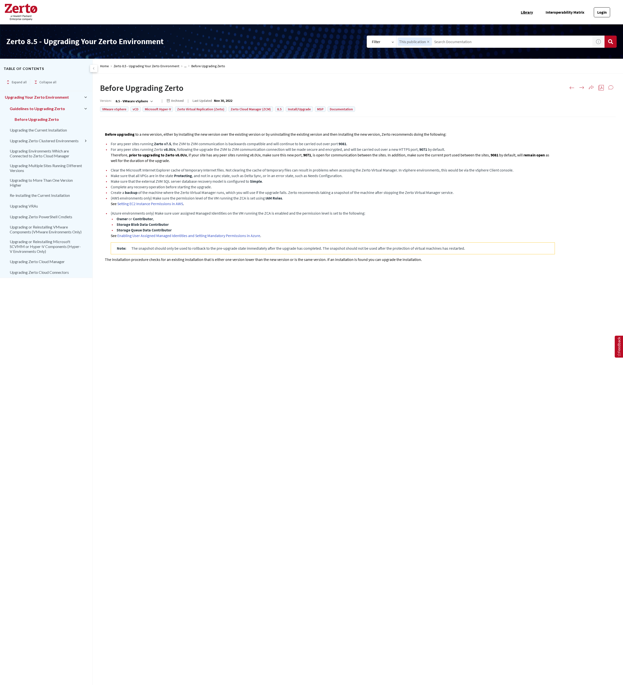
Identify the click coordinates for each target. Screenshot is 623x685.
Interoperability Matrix (565, 12)
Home (104, 66)
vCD (135, 109)
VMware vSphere (114, 109)
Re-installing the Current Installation (40, 195)
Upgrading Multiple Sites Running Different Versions (46, 168)
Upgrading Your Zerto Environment (37, 97)
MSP (320, 109)
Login (602, 12)
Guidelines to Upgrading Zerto (37, 108)
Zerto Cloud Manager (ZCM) (251, 109)
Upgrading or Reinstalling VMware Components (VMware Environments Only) (46, 229)
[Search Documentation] (611, 42)
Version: (105, 100)
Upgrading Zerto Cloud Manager (37, 261)
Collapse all (47, 82)
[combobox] (494, 42)
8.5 (279, 109)
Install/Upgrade (299, 109)
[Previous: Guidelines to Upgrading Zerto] (572, 88)
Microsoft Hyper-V (158, 109)
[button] (428, 42)
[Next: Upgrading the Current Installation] (581, 88)
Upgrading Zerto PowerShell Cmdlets (41, 216)
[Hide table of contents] (93, 68)
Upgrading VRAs (24, 206)
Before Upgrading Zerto (37, 119)
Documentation (341, 109)
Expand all (19, 82)
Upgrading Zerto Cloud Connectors (39, 272)
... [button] (185, 66)
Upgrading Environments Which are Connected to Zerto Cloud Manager (39, 153)
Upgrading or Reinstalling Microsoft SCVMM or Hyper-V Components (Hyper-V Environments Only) (45, 246)
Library (527, 12)
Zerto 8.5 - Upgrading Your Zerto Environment (146, 66)
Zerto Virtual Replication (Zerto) (200, 109)
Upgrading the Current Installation (38, 130)
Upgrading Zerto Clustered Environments (44, 140)
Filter (376, 41)
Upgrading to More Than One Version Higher (41, 182)
